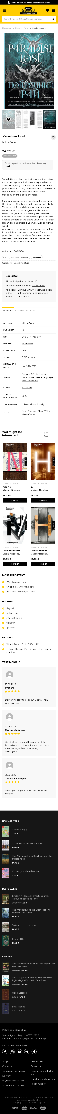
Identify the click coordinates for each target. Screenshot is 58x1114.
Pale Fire (7, 487)
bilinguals (37, 257)
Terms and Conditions (13, 1071)
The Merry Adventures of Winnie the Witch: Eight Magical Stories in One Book (33, 979)
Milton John (9, 142)
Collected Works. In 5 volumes (27, 843)
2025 (24, 396)
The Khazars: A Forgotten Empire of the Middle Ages (32, 857)
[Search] (53, 19)
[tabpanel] (29, 369)
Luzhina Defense (11, 550)
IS (36, 281)
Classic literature (21, 263)
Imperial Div (18, 939)
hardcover (27, 343)
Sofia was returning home (25, 925)
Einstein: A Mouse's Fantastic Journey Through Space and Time (30, 897)
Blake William (44, 411)
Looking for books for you (42, 1072)
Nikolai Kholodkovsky (33, 404)
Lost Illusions (18, 1006)
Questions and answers (43, 1079)
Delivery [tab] (30, 311)
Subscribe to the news (13, 1085)
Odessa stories (19, 992)
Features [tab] (8, 311)
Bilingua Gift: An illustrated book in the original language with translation (35, 292)
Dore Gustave (29, 411)
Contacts (7, 1066)
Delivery (6, 1075)
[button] (4, 10)
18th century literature (19, 257)
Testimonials (37, 1061)
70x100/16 (27, 387)
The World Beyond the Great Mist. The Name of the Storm (31, 911)
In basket (15, 500)
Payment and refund (13, 1080)
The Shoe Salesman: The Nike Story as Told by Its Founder (33, 965)
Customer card (38, 1066)
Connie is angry (19, 829)
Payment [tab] (19, 311)
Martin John (28, 414)
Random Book (38, 1083)
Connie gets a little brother (25, 871)
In (32, 487)
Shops (5, 1061)
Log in (8, 166)
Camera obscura (39, 550)
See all (46, 434)
